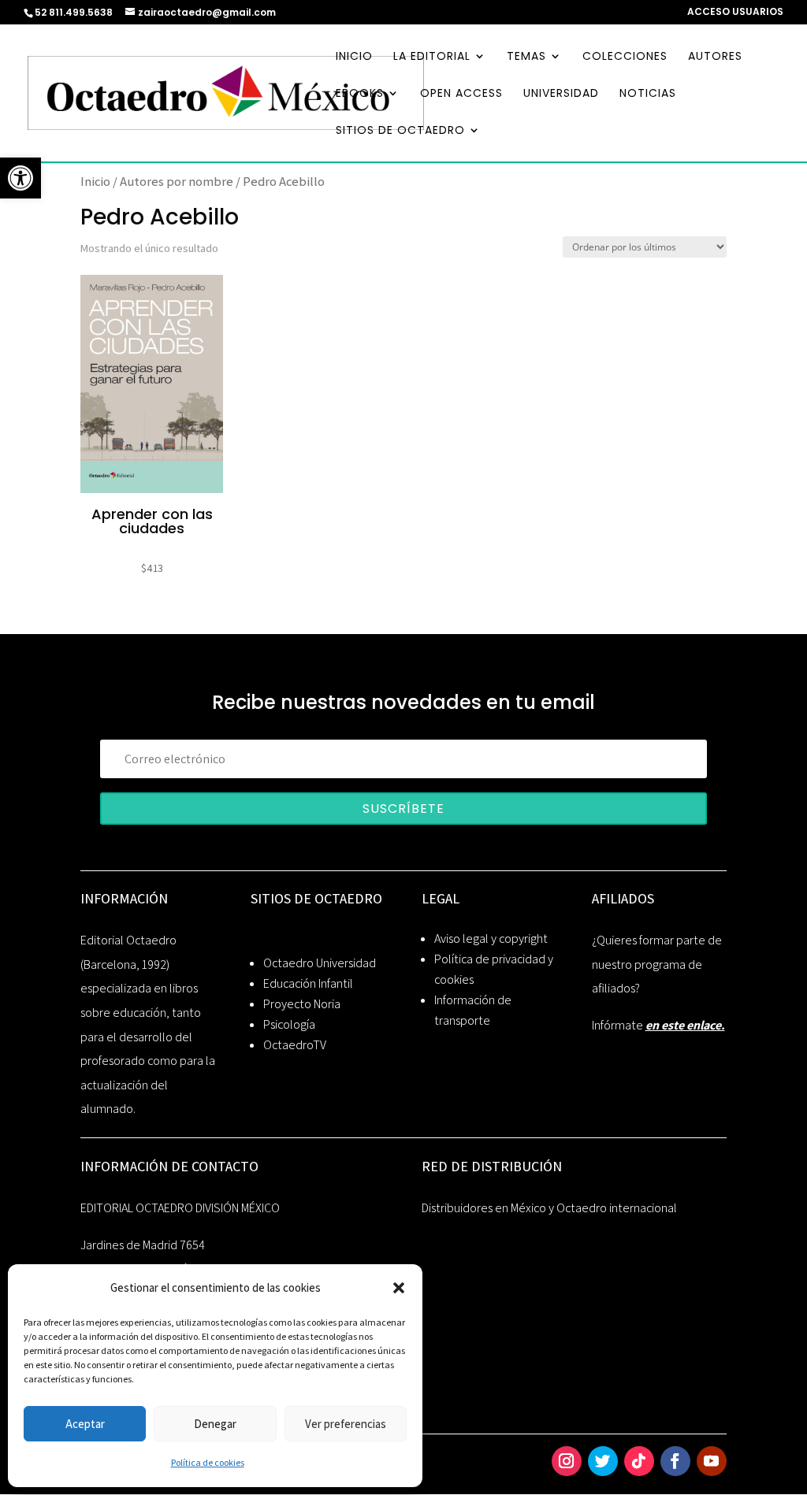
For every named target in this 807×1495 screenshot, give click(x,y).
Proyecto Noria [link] (301, 1004)
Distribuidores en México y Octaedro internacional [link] (549, 1208)
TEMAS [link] (526, 57)
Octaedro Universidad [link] (319, 963)
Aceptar (85, 1423)
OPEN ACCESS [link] (461, 94)
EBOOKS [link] (360, 94)
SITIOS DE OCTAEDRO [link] (400, 131)
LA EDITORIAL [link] (431, 57)
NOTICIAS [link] (647, 94)
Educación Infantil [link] (308, 983)
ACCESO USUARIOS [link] (735, 12)
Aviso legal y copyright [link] (491, 938)
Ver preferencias (345, 1423)
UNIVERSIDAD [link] (561, 94)
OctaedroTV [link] (294, 1045)
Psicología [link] (289, 1024)
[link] (20, 178)
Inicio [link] (95, 181)
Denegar (215, 1423)
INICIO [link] (354, 57)
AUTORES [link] (715, 57)
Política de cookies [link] (207, 1462)
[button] (399, 1288)
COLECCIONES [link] (625, 57)
